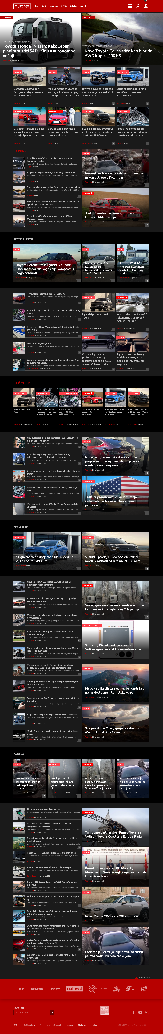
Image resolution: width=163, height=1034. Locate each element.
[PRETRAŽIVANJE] (138, 6)
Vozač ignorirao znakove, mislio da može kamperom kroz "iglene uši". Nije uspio (114, 607)
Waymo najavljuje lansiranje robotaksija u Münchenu (51, 172)
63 (79, 640)
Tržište (64, 6)
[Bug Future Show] (98, 988)
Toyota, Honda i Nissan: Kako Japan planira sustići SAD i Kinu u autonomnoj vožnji (39, 51)
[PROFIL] (146, 6)
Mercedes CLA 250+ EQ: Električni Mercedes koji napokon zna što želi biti (98, 268)
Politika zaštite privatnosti (50, 1025)
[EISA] (104, 1010)
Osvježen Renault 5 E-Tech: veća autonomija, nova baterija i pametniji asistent (29, 132)
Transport (6, 18)
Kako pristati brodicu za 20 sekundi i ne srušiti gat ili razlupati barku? (131, 317)
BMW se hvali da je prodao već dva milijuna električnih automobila (97, 92)
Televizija (53, 112)
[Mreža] (54, 988)
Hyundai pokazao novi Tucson (95, 316)
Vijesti (36, 6)
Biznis (86, 72)
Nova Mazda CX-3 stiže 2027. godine (111, 916)
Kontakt (94, 1025)
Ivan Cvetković (121, 103)
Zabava (52, 72)
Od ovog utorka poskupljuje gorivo (43, 809)
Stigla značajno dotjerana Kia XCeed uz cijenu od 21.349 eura (131, 92)
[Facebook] (133, 1012)
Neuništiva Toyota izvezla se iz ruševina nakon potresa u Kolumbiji (114, 175)
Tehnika (73, 6)
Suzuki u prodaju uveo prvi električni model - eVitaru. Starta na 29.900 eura (97, 132)
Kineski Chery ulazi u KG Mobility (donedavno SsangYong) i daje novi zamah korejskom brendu (115, 872)
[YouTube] (140, 1012)
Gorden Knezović (32, 876)
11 (113, 329)
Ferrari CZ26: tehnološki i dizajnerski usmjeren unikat (51, 853)
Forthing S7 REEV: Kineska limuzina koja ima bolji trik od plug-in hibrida (132, 268)
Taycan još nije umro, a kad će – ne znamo (46, 294)
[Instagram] (147, 1012)
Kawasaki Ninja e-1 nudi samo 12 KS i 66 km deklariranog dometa (68, 412)
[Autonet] (74, 988)
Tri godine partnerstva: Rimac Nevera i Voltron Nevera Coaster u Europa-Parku (114, 834)
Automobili (88, 18)
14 (79, 949)
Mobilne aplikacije (92, 625)
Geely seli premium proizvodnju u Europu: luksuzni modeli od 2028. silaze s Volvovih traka (96, 359)
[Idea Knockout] (116, 989)
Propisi (87, 441)
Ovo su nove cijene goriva (39, 343)
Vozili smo (122, 72)
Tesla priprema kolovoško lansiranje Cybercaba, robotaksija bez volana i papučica (111, 501)
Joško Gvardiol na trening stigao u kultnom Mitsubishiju (110, 215)
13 (79, 352)
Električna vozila (23, 112)
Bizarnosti (54, 764)
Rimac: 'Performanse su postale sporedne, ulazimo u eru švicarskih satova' (132, 132)
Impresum (70, 1025)
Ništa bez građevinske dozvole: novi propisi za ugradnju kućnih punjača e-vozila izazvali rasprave (112, 461)
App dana (88, 668)
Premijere (53, 6)
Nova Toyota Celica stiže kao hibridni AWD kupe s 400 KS (119, 53)
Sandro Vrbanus (32, 369)
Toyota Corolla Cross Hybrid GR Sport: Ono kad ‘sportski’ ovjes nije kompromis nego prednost (45, 269)
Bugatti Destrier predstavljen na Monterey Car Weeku (52, 714)
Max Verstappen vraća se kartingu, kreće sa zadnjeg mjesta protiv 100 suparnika (64, 92)
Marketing (82, 1025)
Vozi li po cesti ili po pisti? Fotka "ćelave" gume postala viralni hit (63, 783)
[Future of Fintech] (144, 988)
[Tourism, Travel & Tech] (130, 988)
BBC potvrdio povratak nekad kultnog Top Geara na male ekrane (63, 132)
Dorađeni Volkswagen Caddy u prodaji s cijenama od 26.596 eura (28, 92)
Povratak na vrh (144, 977)
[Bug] (37, 989)
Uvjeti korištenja (28, 1025)
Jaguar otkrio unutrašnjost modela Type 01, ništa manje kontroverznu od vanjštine (131, 359)
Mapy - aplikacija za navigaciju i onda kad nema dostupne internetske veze (115, 690)
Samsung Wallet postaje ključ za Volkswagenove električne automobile (113, 647)
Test (44, 6)
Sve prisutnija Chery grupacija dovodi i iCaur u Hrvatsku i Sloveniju (113, 730)
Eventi (83, 6)
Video (86, 153)
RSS (15, 1025)
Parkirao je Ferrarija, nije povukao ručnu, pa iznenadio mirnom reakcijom (132, 783)
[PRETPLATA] (52, 1012)
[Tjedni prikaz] (130, 6)
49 (146, 473)
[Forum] (20, 988)
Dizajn (121, 337)
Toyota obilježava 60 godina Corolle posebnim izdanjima (53, 187)
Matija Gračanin (90, 697)
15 (147, 104)
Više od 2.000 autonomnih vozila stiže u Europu (49, 867)
